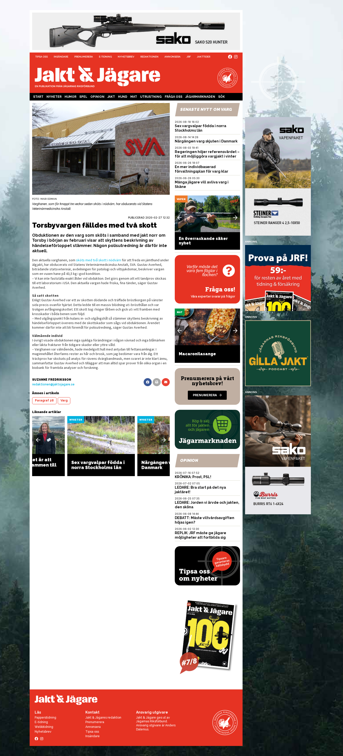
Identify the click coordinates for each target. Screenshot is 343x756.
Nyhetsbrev (126, 56)
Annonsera (172, 56)
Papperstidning (45, 717)
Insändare (61, 56)
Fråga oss (173, 96)
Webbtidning (44, 727)
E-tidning (105, 56)
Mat (133, 96)
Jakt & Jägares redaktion (103, 717)
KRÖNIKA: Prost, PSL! (193, 477)
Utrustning (151, 96)
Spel (83, 96)
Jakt (111, 96)
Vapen (181, 199)
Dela (148, 382)
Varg (64, 400)
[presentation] (38, 440)
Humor (70, 96)
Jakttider (203, 56)
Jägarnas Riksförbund (151, 721)
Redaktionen (149, 56)
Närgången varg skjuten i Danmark (206, 141)
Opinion (97, 96)
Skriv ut (157, 382)
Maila (166, 382)
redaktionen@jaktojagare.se (53, 384)
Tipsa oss (41, 56)
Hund (122, 96)
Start (38, 96)
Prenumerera (83, 56)
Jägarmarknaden (200, 96)
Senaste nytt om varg (206, 109)
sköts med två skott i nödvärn (98, 260)
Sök (221, 96)
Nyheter (54, 96)
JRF (189, 56)
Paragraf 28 (44, 400)
